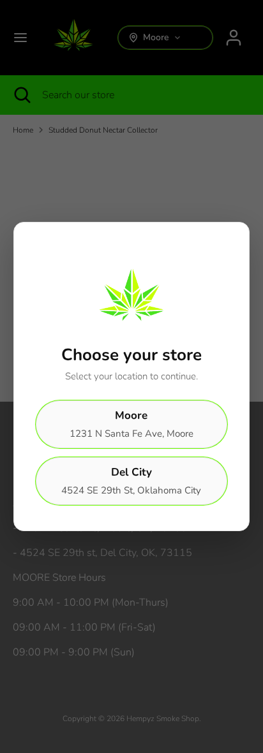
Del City (131, 481)
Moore (131, 424)
